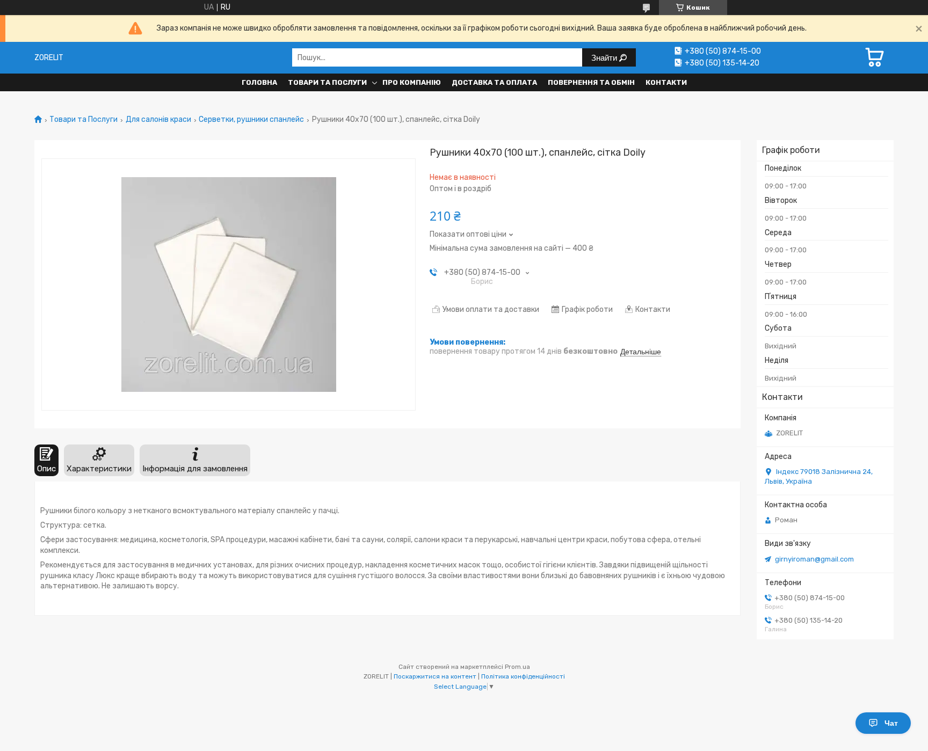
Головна (259, 82)
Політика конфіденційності (523, 676)
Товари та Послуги (327, 82)
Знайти (605, 57)
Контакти (666, 82)
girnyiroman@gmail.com (814, 559)
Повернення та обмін (591, 82)
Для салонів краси (158, 119)
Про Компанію (411, 82)
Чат (891, 723)
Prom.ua (517, 666)
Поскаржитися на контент (435, 676)
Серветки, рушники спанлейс (251, 119)
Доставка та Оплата (494, 82)
